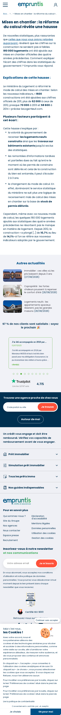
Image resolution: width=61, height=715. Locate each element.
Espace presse (11, 535)
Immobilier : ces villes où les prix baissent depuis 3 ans (39, 272)
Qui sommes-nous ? (14, 516)
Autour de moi (30, 419)
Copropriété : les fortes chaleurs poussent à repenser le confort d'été (40, 289)
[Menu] (5, 5)
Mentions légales (41, 523)
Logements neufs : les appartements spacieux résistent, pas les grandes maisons (38, 306)
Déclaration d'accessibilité (39, 517)
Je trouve (47, 407)
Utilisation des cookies (44, 533)
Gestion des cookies (42, 538)
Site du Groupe (11, 520)
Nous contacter (11, 530)
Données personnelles (44, 528)
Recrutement (10, 540)
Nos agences (10, 525)
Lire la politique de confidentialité (18, 701)
